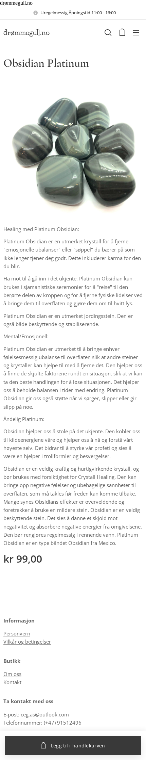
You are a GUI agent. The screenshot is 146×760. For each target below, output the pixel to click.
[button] (108, 32)
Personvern (16, 633)
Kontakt (12, 682)
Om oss (12, 673)
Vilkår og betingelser (27, 641)
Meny (136, 32)
